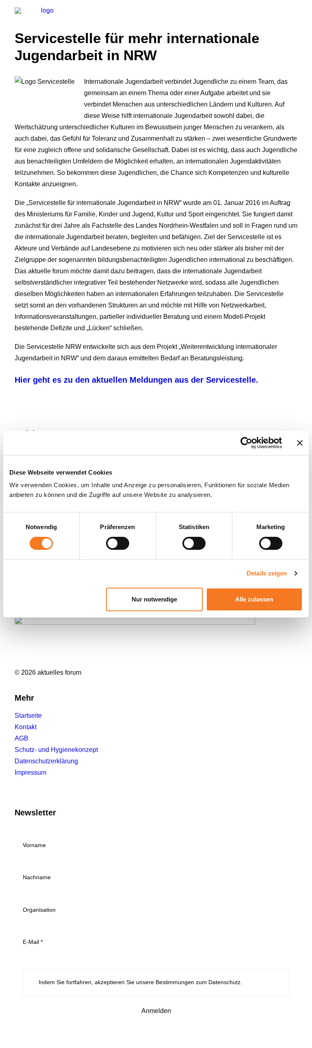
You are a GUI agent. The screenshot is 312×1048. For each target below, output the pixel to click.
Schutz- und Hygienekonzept (56, 749)
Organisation (39, 909)
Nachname (37, 877)
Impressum (30, 772)
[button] (293, 19)
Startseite (28, 715)
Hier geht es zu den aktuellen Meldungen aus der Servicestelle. (136, 379)
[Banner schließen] (300, 443)
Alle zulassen (254, 599)
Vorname (34, 845)
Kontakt (26, 726)
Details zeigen (267, 573)
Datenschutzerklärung (46, 761)
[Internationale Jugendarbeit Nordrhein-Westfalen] (44, 19)
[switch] (117, 543)
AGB (21, 738)
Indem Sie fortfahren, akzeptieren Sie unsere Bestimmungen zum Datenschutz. (139, 982)
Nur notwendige (154, 599)
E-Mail (33, 942)
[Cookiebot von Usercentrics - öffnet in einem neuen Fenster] (246, 443)
